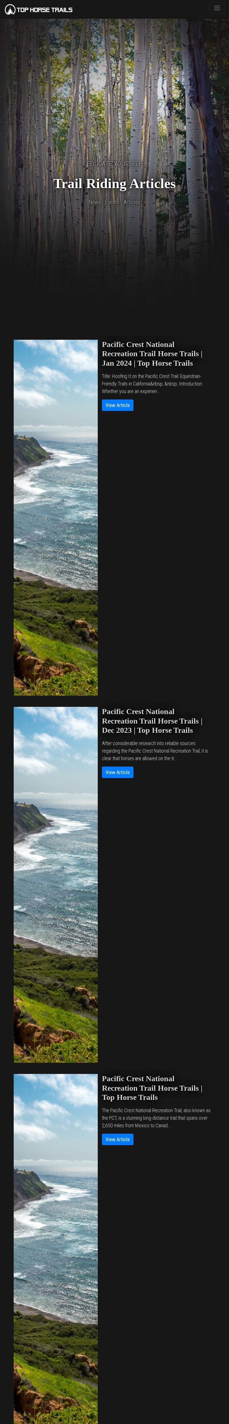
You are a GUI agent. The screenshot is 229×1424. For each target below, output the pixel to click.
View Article (118, 405)
